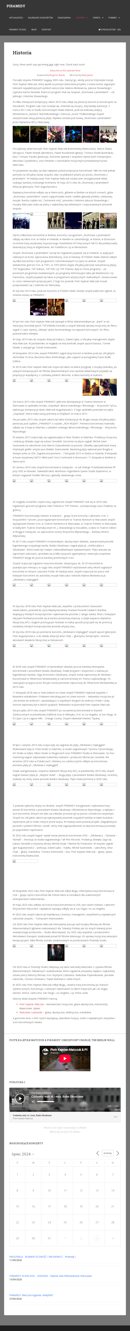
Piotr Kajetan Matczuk (31, 1004)
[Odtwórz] (20, 1098)
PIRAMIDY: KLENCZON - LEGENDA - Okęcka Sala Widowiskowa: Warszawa (50, 1275)
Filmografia (64, 17)
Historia (80, 17)
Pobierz (113, 17)
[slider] (45, 1101)
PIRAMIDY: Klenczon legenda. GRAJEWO (31, 1295)
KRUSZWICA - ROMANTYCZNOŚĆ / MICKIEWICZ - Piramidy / (42, 1256)
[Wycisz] (33, 1102)
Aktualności (16, 17)
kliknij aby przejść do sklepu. (65, 1131)
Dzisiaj (108, 1153)
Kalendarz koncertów (40, 17)
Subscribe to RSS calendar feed (65, 70)
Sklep (34, 29)
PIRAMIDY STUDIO (17, 29)
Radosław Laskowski (30, 1012)
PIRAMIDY (16, 6)
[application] (65, 1100)
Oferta (96, 17)
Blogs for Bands (57, 75)
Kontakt (46, 29)
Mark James (87, 75)
